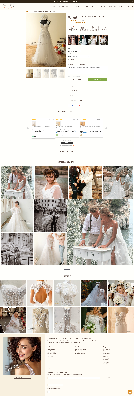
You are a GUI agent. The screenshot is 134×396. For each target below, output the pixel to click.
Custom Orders (106, 361)
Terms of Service (106, 362)
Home (55, 6)
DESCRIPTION (73, 86)
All (30, 11)
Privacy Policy (106, 358)
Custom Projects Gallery (80, 353)
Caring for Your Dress (107, 363)
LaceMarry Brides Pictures (80, 349)
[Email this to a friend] (79, 105)
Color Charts (105, 352)
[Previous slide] (28, 128)
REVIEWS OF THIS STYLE (76, 100)
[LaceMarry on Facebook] (48, 369)
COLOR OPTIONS (72, 59)
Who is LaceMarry (107, 349)
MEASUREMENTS (74, 91)
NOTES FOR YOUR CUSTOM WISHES (76, 64)
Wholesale (112, 6)
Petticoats (49, 355)
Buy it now (97, 79)
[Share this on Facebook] (72, 105)
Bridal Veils (49, 350)
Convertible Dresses (51, 353)
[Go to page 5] (70, 140)
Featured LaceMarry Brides (80, 350)
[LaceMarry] (7, 6)
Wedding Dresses (51, 349)
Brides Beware (106, 359)
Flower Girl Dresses (51, 352)
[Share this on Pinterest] (76, 105)
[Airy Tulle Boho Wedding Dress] (46, 40)
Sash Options (70, 54)
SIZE (69, 48)
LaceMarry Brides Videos (80, 352)
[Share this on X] (69, 105)
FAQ (104, 355)
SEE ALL (67, 142)
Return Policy (106, 356)
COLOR (71, 95)
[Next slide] (106, 128)
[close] (132, 1)
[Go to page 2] (65, 140)
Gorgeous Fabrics (106, 353)
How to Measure (106, 350)
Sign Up (107, 377)
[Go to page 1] (63, 140)
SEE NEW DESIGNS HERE (22, 377)
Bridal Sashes (50, 356)
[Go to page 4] (68, 140)
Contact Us (121, 6)
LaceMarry (52, 388)
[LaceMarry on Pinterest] (51, 369)
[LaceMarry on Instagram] (49, 369)
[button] (130, 392)
